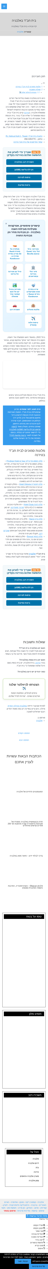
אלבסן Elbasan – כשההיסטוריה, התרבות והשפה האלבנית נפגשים (25, 887)
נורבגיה (34, 1205)
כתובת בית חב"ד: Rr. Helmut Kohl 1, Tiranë (24, 136)
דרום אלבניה (33, 1163)
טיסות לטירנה (24, 177)
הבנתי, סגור (23, 1261)
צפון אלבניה (34, 1181)
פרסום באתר (10, 1211)
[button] (11, 6)
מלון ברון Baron (35, 519)
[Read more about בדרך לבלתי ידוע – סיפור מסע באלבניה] (24, 841)
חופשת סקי (11, 1208)
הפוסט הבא (24, 740)
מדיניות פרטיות (23, 1211)
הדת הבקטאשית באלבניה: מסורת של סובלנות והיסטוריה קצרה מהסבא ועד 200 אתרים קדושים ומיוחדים (25, 824)
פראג (36, 1208)
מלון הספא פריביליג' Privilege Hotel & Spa (24, 461)
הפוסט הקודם (24, 733)
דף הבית (33, 26)
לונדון (5, 1205)
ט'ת (37, 1168)
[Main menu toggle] (4, 6)
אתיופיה (14, 1202)
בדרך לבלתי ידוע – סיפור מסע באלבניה (26, 856)
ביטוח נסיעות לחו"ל (18, 435)
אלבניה (20, 32)
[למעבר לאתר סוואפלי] (24, 374)
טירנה (36, 1172)
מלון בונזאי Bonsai (34, 536)
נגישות (34, 1211)
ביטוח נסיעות (24, 185)
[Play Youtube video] (24, 624)
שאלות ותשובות (35, 90)
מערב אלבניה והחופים (29, 1176)
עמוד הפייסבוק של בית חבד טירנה (27, 142)
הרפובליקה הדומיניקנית (19, 1205)
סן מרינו (21, 1208)
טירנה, (38, 663)
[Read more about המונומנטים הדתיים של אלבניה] (24, 777)
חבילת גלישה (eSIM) (24, 170)
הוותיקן (30, 1208)
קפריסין (43, 1208)
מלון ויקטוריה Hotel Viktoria (30, 484)
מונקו (21, 1202)
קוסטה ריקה (30, 1202)
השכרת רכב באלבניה (24, 162)
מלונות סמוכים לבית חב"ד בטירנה (28, 87)
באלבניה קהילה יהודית (17, 706)
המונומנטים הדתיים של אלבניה (30, 792)
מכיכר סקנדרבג (17, 507)
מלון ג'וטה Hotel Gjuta (33, 504)
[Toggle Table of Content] (43, 84)
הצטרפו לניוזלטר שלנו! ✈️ (28, 92)
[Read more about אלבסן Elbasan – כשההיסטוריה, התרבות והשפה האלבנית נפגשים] (24, 872)
